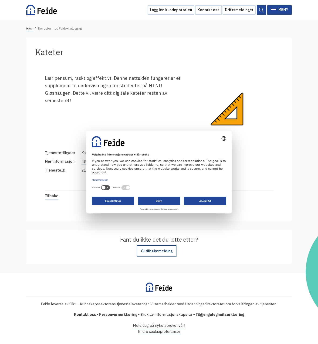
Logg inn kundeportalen (171, 9)
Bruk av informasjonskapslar (166, 314)
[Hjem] (41, 10)
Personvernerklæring (118, 314)
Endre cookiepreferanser (159, 331)
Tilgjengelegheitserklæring (220, 314)
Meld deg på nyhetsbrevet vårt (159, 325)
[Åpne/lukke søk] (261, 10)
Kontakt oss (208, 9)
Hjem (30, 28)
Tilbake (51, 195)
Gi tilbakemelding (157, 251)
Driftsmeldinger (239, 9)
